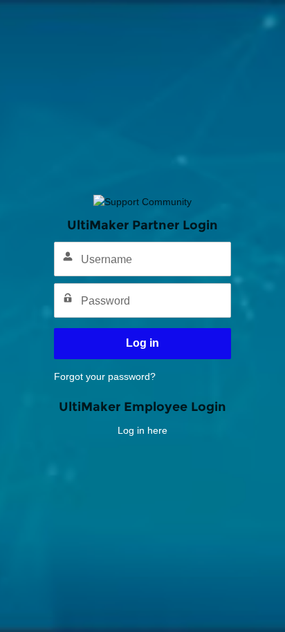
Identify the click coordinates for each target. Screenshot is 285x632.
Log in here (142, 430)
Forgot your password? (105, 376)
